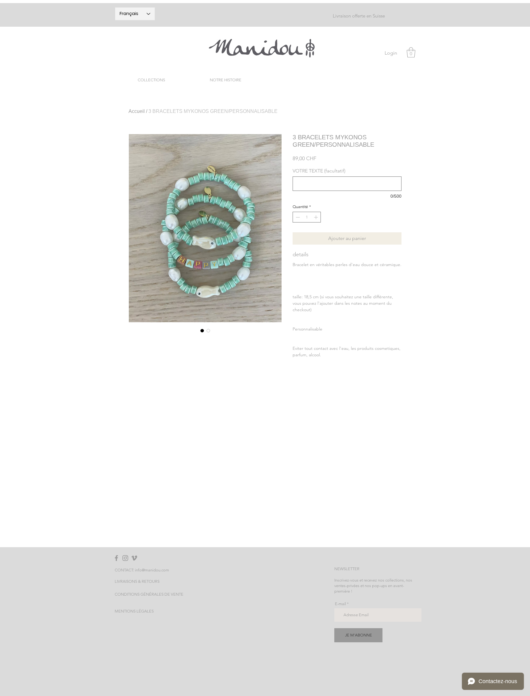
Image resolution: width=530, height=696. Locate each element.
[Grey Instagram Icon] (125, 558)
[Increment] (316, 217)
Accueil (137, 111)
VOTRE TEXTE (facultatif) (319, 171)
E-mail (340, 604)
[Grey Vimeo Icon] (134, 558)
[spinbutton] (307, 217)
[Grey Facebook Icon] (116, 558)
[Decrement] (297, 217)
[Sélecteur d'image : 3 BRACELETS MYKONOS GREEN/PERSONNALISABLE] (202, 330)
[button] (411, 52)
